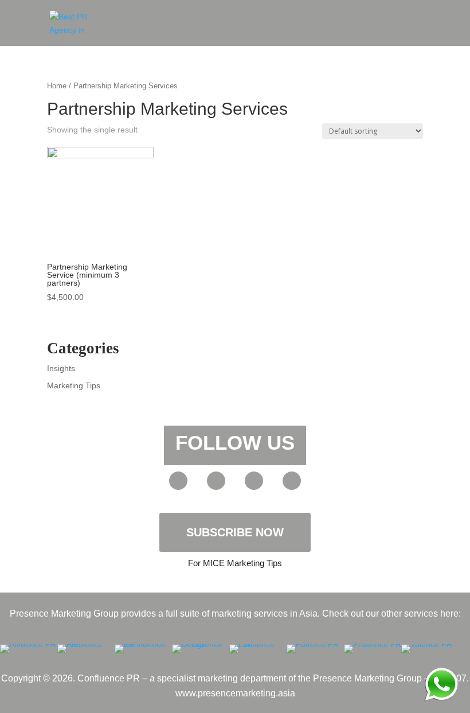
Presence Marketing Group (367, 678)
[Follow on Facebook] (216, 481)
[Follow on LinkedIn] (254, 481)
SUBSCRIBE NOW (235, 532)
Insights (61, 368)
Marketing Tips (73, 385)
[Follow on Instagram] (292, 481)
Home (56, 85)
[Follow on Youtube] (178, 481)
